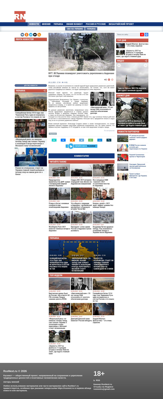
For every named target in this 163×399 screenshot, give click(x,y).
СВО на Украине (75, 29)
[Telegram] (81, 140)
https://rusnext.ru (66, 388)
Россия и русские (96, 24)
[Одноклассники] (72, 140)
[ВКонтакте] (63, 140)
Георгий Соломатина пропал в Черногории (137, 155)
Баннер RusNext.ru (102, 384)
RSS (96, 380)
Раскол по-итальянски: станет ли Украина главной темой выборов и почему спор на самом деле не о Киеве (103, 262)
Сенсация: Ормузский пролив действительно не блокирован (137, 166)
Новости (34, 24)
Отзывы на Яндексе (103, 387)
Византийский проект (121, 24)
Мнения (46, 24)
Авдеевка (53, 134)
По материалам (109, 130)
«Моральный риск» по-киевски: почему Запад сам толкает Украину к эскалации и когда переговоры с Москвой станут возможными (81, 263)
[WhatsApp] (90, 140)
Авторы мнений (11, 382)
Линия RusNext (74, 24)
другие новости (30, 85)
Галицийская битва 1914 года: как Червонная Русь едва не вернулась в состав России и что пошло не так (59, 262)
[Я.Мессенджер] (54, 140)
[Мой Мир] (99, 140)
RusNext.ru (10, 371)
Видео (120, 61)
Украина (58, 24)
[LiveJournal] (109, 140)
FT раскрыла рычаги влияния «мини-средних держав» (138, 137)
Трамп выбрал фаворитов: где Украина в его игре (138, 175)
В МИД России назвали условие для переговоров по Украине (138, 147)
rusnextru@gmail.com (104, 389)
